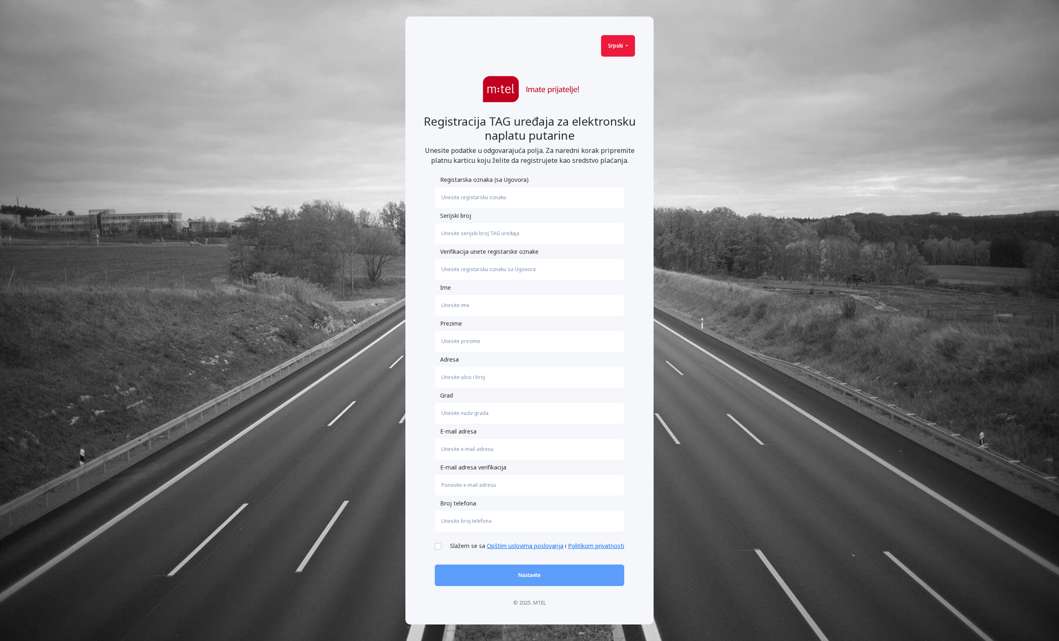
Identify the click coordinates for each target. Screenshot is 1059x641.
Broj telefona (458, 503)
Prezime (451, 323)
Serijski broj (455, 215)
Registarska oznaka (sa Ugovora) (484, 179)
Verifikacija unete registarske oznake (489, 251)
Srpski (616, 45)
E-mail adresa (458, 431)
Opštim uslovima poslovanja (525, 546)
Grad (446, 395)
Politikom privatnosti (596, 546)
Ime (445, 287)
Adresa (449, 359)
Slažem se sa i (537, 546)
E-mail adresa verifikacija (473, 467)
